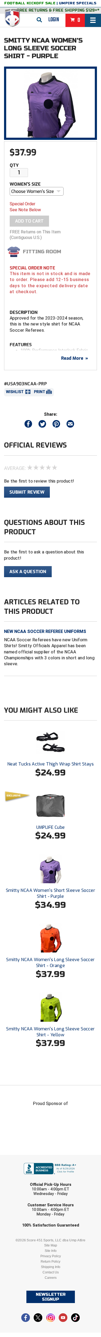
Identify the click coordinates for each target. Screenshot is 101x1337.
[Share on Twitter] (42, 425)
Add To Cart (29, 221)
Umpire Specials (78, 3)
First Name (26, 1158)
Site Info (51, 1251)
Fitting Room (42, 252)
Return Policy (50, 1261)
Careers (51, 1278)
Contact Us (51, 1272)
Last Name (25, 1179)
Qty (14, 165)
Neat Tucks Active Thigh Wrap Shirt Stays (50, 764)
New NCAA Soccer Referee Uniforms (45, 631)
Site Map (50, 1245)
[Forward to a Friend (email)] (70, 425)
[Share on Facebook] (28, 425)
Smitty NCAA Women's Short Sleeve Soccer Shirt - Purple (50, 893)
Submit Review (26, 492)
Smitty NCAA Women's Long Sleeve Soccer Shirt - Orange (50, 962)
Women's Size (25, 184)
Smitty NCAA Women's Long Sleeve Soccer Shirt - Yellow (50, 1032)
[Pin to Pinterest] (56, 425)
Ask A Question (27, 571)
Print (39, 392)
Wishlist (15, 392)
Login (53, 19)
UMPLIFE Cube (50, 827)
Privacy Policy (50, 1256)
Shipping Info (50, 1267)
